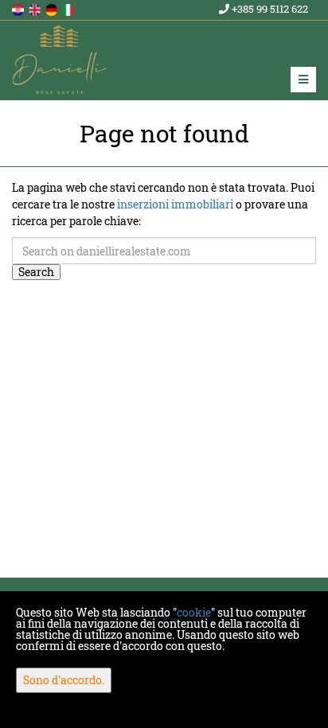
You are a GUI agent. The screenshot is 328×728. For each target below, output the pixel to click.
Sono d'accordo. (63, 679)
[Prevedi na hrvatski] (19, 8)
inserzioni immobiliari (175, 204)
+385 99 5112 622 (268, 9)
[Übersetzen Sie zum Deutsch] (52, 8)
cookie (194, 612)
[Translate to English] (36, 8)
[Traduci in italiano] (69, 8)
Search (36, 271)
